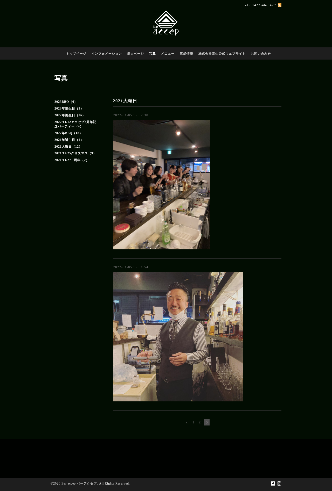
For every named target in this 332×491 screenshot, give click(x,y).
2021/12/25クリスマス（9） (75, 153)
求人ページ (135, 53)
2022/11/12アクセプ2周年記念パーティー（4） (75, 124)
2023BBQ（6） (66, 102)
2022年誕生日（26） (70, 115)
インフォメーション (107, 53)
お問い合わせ (261, 53)
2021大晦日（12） (68, 146)
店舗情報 (186, 53)
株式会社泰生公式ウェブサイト (222, 53)
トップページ (76, 53)
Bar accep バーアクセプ (79, 483)
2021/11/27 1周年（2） (71, 160)
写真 (152, 53)
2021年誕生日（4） (69, 140)
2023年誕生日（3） (69, 108)
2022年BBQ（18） (68, 133)
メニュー (168, 53)
